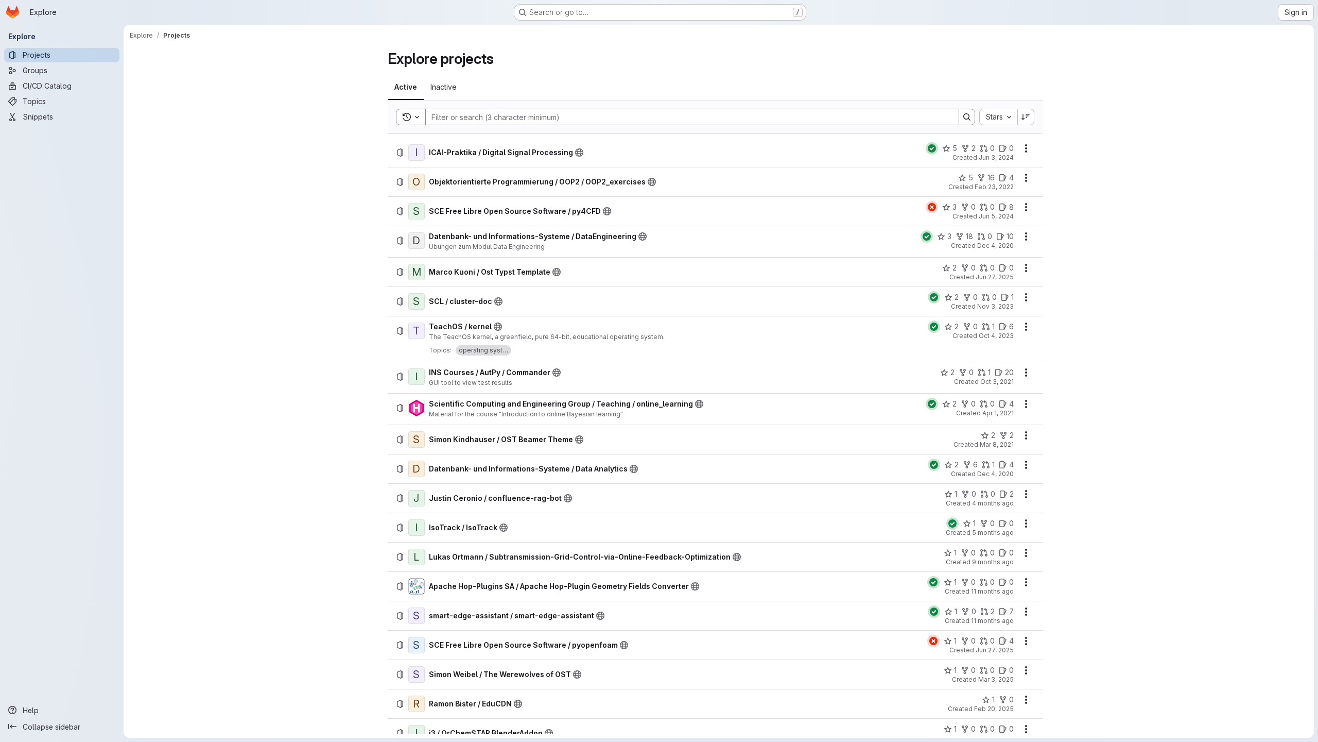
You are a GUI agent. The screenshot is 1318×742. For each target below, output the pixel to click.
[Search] (967, 117)
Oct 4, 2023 (996, 336)
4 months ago (993, 503)
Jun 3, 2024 (996, 157)
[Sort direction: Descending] (1026, 117)
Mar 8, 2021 (997, 444)
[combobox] (998, 117)
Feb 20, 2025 (994, 709)
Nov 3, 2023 (995, 306)
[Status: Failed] (932, 207)
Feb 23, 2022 (994, 187)
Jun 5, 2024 (996, 216)
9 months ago (993, 562)
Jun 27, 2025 (995, 277)
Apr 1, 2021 (998, 413)
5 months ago (993, 532)
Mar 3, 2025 (996, 679)
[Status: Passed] (932, 148)
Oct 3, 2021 (997, 381)
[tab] (406, 87)
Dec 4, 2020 (995, 245)
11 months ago (992, 591)
